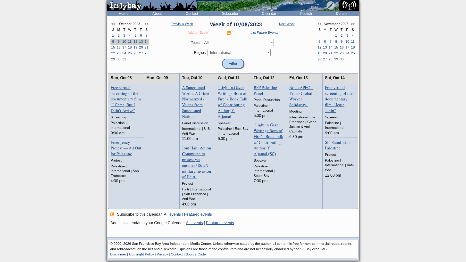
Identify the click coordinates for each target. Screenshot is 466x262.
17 (124, 47)
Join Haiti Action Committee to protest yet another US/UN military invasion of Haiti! (196, 162)
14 (147, 41)
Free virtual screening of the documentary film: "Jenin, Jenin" (339, 99)
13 (141, 41)
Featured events (198, 214)
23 (119, 53)
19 (135, 47)
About (157, 13)
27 (141, 53)
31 (124, 59)
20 (141, 47)
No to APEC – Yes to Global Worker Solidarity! (301, 96)
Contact (192, 13)
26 (135, 53)
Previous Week (182, 24)
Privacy (162, 254)
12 (135, 41)
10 (124, 41)
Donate (341, 13)
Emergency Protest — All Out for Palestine (126, 148)
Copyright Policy (141, 254)
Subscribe (230, 13)
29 (113, 59)
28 (147, 53)
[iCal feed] (113, 214)
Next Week (287, 24)
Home (123, 13)
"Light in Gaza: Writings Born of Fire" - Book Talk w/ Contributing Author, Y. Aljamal (232, 102)
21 (147, 47)
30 (119, 59)
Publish (306, 13)
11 (130, 41)
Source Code (196, 254)
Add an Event (198, 32)
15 (113, 47)
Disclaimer (118, 254)
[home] (152, 6)
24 (124, 53)
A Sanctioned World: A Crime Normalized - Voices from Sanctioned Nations (195, 102)
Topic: (195, 43)
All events (172, 214)
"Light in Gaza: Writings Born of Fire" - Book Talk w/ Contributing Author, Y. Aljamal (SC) (268, 139)
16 (119, 47)
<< (113, 24)
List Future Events (264, 32)
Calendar (269, 13)
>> (147, 24)
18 (130, 47)
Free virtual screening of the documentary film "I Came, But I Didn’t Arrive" (126, 99)
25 (130, 53)
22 (113, 53)
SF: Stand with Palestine (337, 145)
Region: (200, 52)
